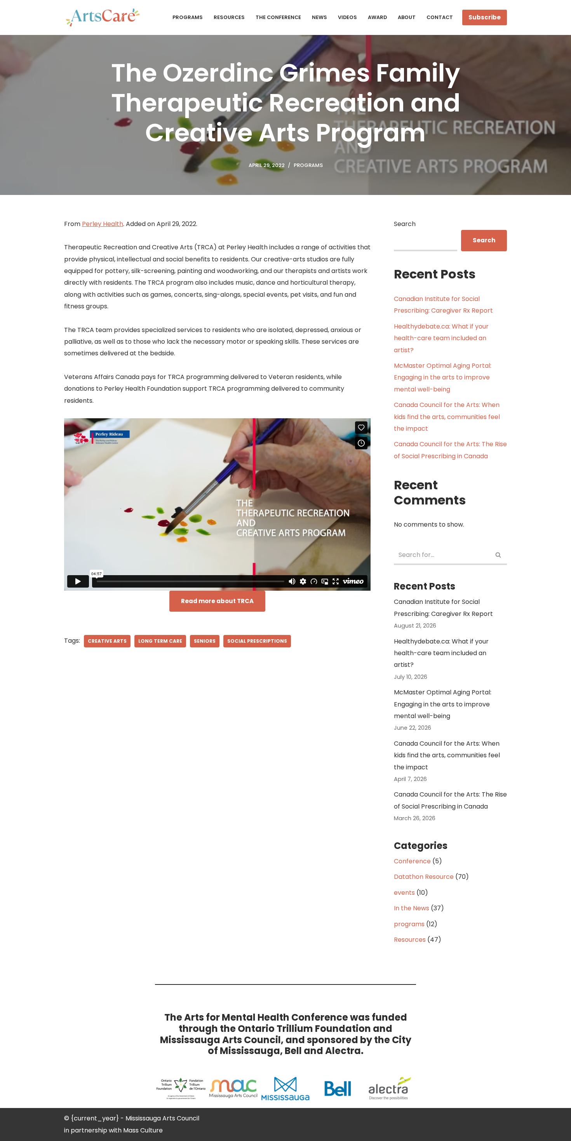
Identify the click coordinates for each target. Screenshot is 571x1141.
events (404, 892)
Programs (187, 17)
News (319, 17)
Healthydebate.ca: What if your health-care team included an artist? (441, 338)
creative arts (107, 641)
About (407, 17)
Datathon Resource (424, 876)
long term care (160, 641)
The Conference (278, 17)
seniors (205, 641)
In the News (411, 908)
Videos (347, 17)
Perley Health (102, 223)
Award (377, 17)
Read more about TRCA (217, 601)
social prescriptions (257, 641)
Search (405, 223)
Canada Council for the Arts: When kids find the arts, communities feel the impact (447, 416)
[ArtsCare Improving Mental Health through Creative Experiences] (105, 17)
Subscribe (484, 17)
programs (308, 165)
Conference (412, 861)
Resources (229, 17)
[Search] (498, 555)
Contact (440, 17)
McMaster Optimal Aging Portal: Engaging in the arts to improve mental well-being (442, 377)
